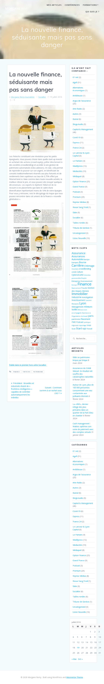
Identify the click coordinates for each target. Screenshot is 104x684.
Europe (74, 285)
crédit (74, 272)
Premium (77, 197)
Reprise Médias (79, 202)
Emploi (83, 278)
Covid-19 (76, 137)
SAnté (89, 325)
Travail (89, 328)
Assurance (78, 253)
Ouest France (78, 186)
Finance (16, 372)
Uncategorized (79, 233)
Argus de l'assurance (82, 100)
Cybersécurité (78, 275)
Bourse (82, 262)
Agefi (75, 82)
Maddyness (78, 166)
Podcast (76, 192)
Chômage (89, 265)
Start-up (81, 328)
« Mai (74, 659)
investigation (87, 297)
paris (90, 315)
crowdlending (85, 268)
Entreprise (76, 281)
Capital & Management (83, 129)
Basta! (75, 119)
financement (76, 288)
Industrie (76, 297)
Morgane (17, 8)
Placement (85, 319)
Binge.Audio (78, 124)
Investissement (78, 300)
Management (77, 306)
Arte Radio (77, 108)
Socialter (42, 97)
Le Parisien (77, 161)
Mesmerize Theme (74, 677)
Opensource (86, 313)
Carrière (78, 265)
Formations (90, 5)
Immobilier (80, 294)
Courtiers (75, 269)
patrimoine (38, 372)
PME (74, 322)
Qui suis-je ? (92, 11)
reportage (82, 325)
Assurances (78, 256)
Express (76, 142)
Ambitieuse (77, 95)
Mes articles (54, 5)
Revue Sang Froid (80, 207)
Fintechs (26, 372)
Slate (75, 212)
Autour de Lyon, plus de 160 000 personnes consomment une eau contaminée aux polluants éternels (83, 390)
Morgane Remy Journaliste (22, 97)
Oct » (80, 659)
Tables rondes (79, 222)
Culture (80, 272)
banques (75, 262)
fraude (84, 288)
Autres (75, 114)
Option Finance (79, 181)
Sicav (74, 329)
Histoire (85, 291)
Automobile (77, 259)
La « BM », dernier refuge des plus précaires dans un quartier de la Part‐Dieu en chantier (83, 410)
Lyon (82, 303)
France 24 (77, 147)
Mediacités (77, 171)
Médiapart (77, 176)
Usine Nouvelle (79, 238)
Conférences (72, 5)
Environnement (86, 281)
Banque (87, 259)
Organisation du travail (80, 316)
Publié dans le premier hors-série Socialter (28, 365)
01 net (75, 77)
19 (78, 647)
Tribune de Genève (81, 228)
